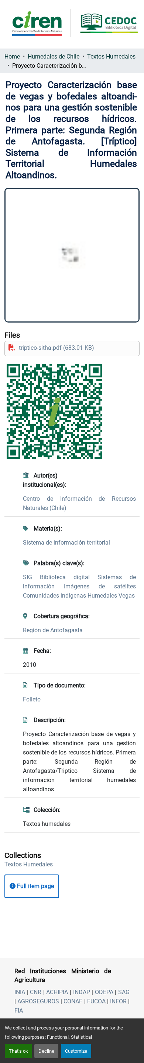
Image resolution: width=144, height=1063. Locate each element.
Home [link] (12, 56)
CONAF (73, 1001)
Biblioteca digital (68, 577)
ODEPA (104, 992)
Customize (76, 1051)
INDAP (81, 992)
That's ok (18, 1051)
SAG (124, 992)
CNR (35, 992)
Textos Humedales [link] (111, 56)
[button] (28, 864)
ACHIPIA (57, 992)
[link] (72, 347)
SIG (31, 577)
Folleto (32, 699)
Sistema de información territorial (66, 542)
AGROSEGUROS (38, 1001)
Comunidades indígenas (55, 595)
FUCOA (96, 1001)
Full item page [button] (35, 886)
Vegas (127, 595)
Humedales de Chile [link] (53, 56)
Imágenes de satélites (100, 586)
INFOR (118, 1001)
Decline (46, 1051)
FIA (18, 1010)
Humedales (103, 595)
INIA (19, 992)
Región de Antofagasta (53, 630)
